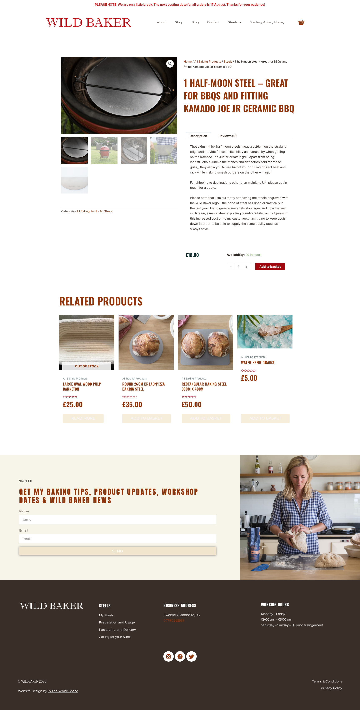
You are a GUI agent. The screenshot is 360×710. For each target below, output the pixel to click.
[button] (170, 64)
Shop (179, 22)
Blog (195, 22)
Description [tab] (198, 136)
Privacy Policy (331, 688)
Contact (213, 22)
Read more (83, 418)
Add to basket (270, 267)
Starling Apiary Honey (267, 22)
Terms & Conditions (327, 681)
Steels (232, 22)
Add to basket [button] (146, 418)
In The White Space (63, 691)
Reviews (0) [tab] (228, 136)
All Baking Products (89, 211)
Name (24, 511)
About (162, 22)
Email (23, 530)
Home (188, 61)
